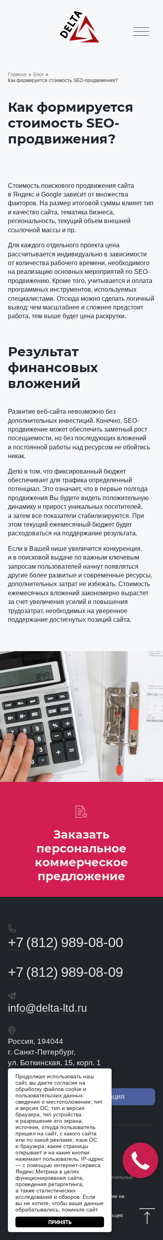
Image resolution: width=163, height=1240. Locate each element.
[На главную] (79, 41)
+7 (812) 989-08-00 (65, 942)
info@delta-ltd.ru (47, 1008)
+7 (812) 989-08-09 (65, 972)
